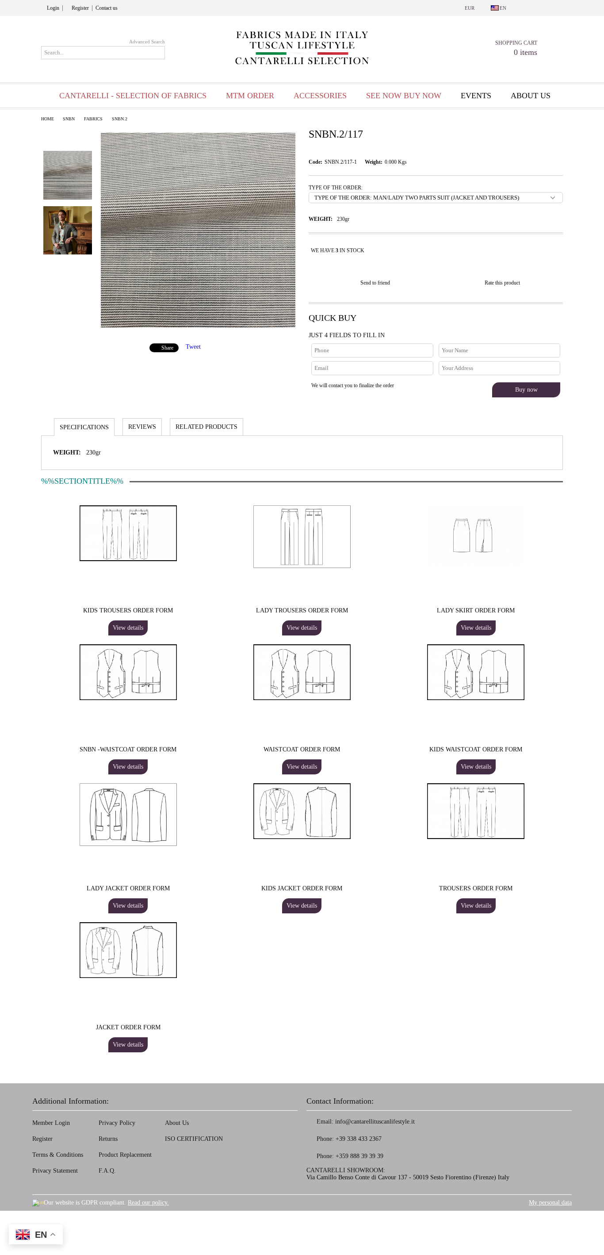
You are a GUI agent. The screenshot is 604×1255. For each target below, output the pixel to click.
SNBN (69, 118)
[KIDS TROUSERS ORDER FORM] (128, 533)
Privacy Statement (55, 1170)
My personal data (550, 1202)
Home (47, 118)
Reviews (142, 426)
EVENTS (476, 95)
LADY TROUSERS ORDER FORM (302, 610)
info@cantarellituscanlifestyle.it (375, 1121)
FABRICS (93, 118)
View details (128, 627)
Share (167, 348)
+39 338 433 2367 (359, 1139)
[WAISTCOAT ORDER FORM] (302, 672)
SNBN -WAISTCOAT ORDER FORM (128, 749)
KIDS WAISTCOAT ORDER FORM (475, 749)
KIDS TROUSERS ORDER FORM (128, 610)
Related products (206, 426)
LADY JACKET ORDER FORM (128, 888)
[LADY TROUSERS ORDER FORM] (302, 536)
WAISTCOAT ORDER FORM (302, 749)
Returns (108, 1139)
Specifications (84, 427)
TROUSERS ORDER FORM (475, 888)
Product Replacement (125, 1154)
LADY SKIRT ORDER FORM (476, 610)
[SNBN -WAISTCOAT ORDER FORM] (128, 672)
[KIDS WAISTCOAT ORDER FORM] (475, 672)
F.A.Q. (107, 1170)
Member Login (51, 1123)
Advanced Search (147, 41)
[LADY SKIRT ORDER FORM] (475, 536)
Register (80, 8)
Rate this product (502, 283)
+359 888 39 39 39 (359, 1156)
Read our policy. (148, 1202)
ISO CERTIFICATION (194, 1139)
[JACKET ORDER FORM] (128, 950)
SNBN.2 (119, 118)
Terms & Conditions (57, 1154)
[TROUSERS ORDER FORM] (475, 811)
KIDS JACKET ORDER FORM (301, 888)
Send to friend (375, 283)
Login (53, 8)
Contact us (107, 8)
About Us (177, 1123)
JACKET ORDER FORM (128, 1027)
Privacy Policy (117, 1123)
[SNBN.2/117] (198, 325)
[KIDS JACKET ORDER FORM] (302, 811)
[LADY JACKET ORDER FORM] (128, 814)
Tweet (193, 346)
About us (530, 95)
